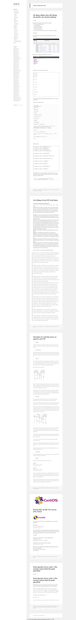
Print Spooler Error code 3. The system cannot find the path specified (45, 569)
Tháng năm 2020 (15, 77)
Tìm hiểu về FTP (36, 488)
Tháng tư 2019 (15, 92)
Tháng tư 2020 (15, 78)
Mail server (16, 33)
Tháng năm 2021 (15, 66)
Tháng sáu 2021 (15, 64)
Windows (15, 36)
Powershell (16, 23)
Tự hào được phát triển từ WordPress (38, 615)
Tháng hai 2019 (15, 94)
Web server (16, 34)
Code (14, 19)
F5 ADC (15, 39)
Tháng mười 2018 (16, 100)
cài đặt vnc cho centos (48, 556)
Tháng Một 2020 (15, 83)
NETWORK (43, 487)
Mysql (15, 14)
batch (15, 22)
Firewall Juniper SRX (17, 41)
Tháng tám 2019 (15, 86)
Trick (14, 42)
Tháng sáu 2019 (15, 89)
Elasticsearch (16, 12)
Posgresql (15, 17)
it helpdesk (49, 606)
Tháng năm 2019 (15, 91)
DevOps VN (16, 4)
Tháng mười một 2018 (16, 99)
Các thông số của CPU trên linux (45, 200)
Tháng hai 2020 (15, 81)
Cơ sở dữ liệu (15, 11)
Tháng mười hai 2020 (16, 70)
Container (15, 30)
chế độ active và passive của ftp (50, 487)
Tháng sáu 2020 (15, 75)
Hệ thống (45, 189)
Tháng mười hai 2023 (16, 58)
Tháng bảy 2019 (15, 88)
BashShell (15, 20)
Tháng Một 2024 (15, 56)
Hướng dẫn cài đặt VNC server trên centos (45, 511)
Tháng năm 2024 (15, 53)
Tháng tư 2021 (15, 67)
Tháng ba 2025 (15, 50)
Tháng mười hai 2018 (16, 97)
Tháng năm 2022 (15, 59)
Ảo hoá (15, 28)
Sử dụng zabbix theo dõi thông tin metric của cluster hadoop (45, 16)
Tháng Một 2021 (15, 69)
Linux (15, 31)
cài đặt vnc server (54, 556)
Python (15, 25)
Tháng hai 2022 (15, 61)
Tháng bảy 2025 (15, 48)
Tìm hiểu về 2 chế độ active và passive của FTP (44, 338)
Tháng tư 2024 (15, 55)
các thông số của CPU (48, 326)
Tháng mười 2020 (16, 72)
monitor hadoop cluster (53, 189)
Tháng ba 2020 (15, 80)
